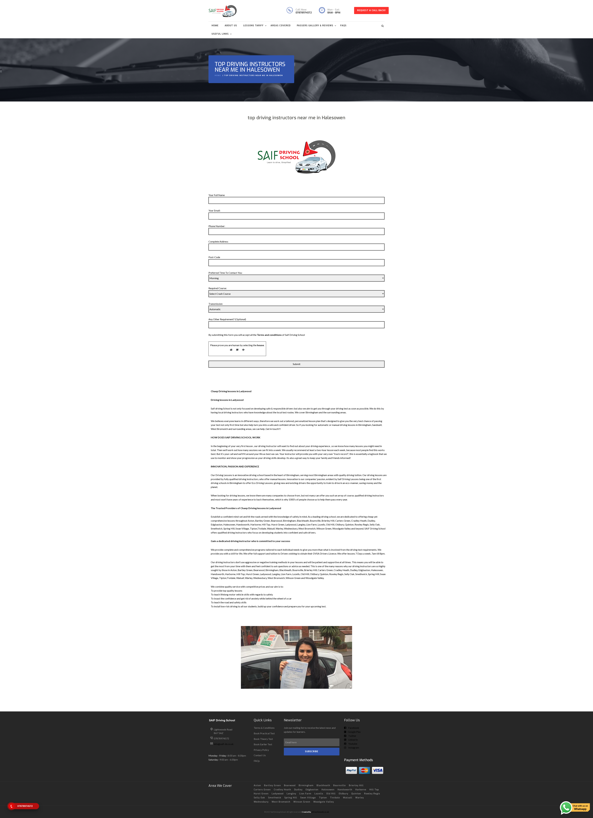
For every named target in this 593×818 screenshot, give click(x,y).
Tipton (323, 797)
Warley (359, 797)
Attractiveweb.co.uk (320, 812)
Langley (291, 793)
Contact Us (260, 755)
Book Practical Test (264, 733)
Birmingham (306, 785)
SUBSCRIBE (311, 751)
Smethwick (274, 797)
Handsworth (345, 789)
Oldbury (343, 793)
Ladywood (278, 793)
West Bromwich (281, 801)
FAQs (343, 25)
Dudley (298, 789)
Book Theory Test (263, 738)
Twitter (352, 735)
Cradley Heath (282, 789)
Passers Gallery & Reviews (315, 25)
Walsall (347, 797)
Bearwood (290, 785)
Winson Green (301, 801)
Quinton (356, 793)
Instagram (353, 747)
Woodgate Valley (323, 801)
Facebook (353, 727)
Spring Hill (290, 797)
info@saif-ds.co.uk (223, 743)
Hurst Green (261, 793)
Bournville (339, 785)
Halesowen (328, 789)
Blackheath (323, 785)
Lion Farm (305, 793)
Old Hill (331, 793)
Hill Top (374, 789)
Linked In (353, 739)
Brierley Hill (356, 785)
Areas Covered (281, 25)
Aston (257, 785)
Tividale (335, 797)
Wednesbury (261, 801)
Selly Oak (259, 797)
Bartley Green (272, 785)
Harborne (360, 789)
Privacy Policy (261, 749)
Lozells (318, 793)
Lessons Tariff (253, 25)
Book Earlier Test (263, 744)
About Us (231, 25)
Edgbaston (312, 789)
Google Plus (354, 731)
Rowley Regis (372, 793)
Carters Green (262, 789)
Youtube (352, 743)
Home (215, 25)
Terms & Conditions (264, 727)
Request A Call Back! (371, 10)
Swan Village (308, 797)
